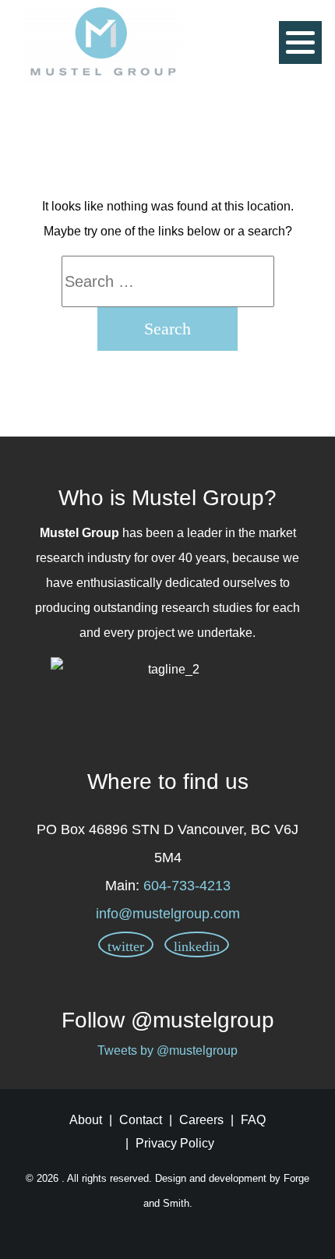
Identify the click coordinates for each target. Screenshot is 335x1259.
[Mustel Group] (102, 41)
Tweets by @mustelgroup (167, 1050)
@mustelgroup (202, 1020)
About (85, 1119)
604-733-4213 (187, 885)
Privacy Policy (175, 1143)
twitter (126, 946)
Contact (140, 1119)
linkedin (197, 946)
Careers (201, 1119)
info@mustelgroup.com (168, 913)
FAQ (253, 1119)
